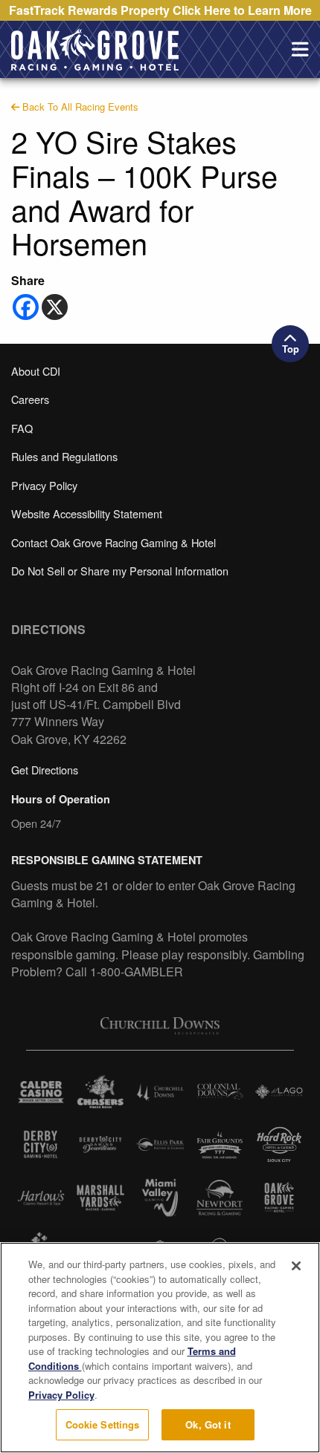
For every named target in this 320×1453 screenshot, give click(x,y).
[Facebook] (26, 307)
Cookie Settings (102, 1424)
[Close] (296, 1266)
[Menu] (300, 49)
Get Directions (44, 769)
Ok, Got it (207, 1424)
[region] (160, 1347)
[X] (55, 307)
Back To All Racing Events (78, 106)
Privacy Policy (61, 1395)
